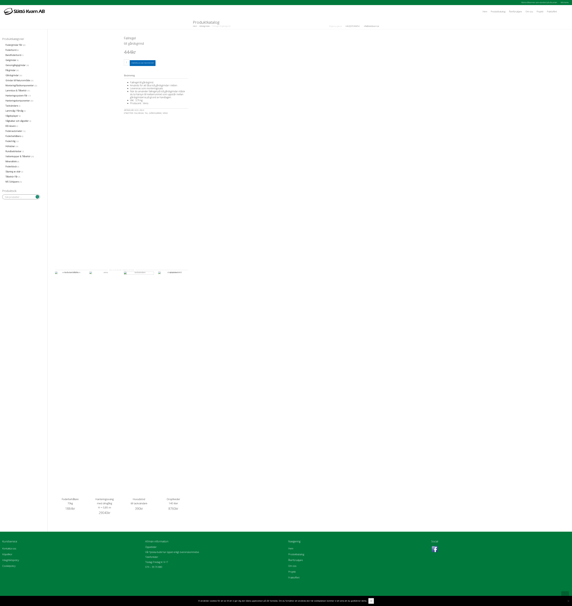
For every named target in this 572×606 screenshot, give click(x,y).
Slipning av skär (13, 171)
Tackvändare (12, 105)
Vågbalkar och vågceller (17, 120)
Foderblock (11, 166)
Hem (485, 11)
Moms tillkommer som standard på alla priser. (539, 2)
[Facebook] (4, 2)
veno (165, 113)
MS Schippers (12, 181)
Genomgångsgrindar (16, 65)
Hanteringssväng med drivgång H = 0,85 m (104, 503)
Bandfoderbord (13, 54)
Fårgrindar (11, 70)
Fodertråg (10, 141)
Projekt (540, 11)
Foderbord (11, 49)
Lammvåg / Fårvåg (14, 110)
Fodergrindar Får (14, 44)
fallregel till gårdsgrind (148, 113)
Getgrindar (11, 60)
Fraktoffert (552, 11)
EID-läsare (11, 125)
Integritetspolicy (10, 560)
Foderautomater (14, 130)
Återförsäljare (515, 11)
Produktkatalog (498, 11)
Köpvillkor (7, 554)
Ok (371, 601)
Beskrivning (129, 75)
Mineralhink (11, 161)
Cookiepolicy (8, 566)
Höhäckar (10, 146)
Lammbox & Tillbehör (16, 90)
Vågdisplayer (12, 115)
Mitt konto (565, 2)
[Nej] (568, 600)
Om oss (529, 11)
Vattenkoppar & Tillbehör (18, 156)
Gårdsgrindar (204, 26)
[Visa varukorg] (562, 11)
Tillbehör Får (12, 176)
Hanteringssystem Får (16, 95)
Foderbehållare (13, 136)
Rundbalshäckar (13, 151)
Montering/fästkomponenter (20, 85)
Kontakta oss (9, 548)
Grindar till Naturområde (18, 80)
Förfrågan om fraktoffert (142, 63)
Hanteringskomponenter (18, 100)
